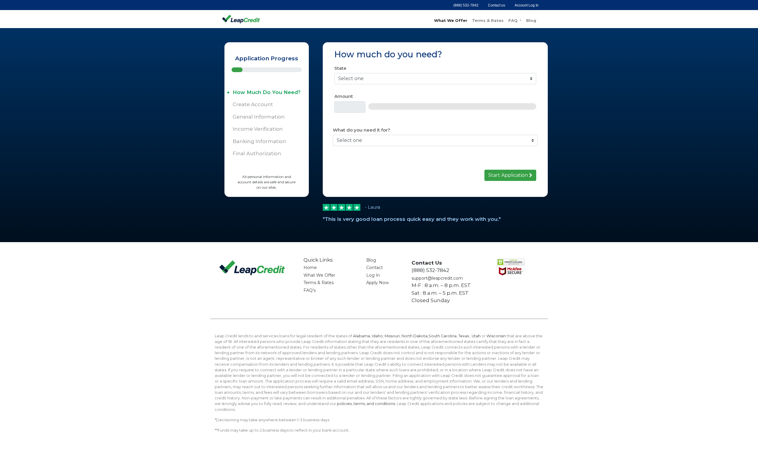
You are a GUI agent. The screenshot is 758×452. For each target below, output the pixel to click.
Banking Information (259, 141)
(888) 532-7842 (465, 5)
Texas (464, 336)
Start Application (508, 175)
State (340, 68)
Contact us (496, 5)
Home (310, 267)
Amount (343, 96)
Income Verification (258, 129)
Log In (373, 275)
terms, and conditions (374, 403)
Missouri (392, 336)
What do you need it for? (361, 130)
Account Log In (527, 5)
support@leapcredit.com (437, 278)
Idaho (377, 336)
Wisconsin (496, 336)
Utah (476, 336)
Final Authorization (257, 153)
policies (344, 403)
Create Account (253, 104)
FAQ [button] (513, 20)
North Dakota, (415, 336)
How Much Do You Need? (267, 92)
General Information (259, 117)
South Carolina (442, 336)
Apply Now (377, 282)
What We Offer (450, 20)
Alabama (361, 336)
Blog (531, 20)
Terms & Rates (488, 20)
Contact (374, 267)
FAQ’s (309, 290)
